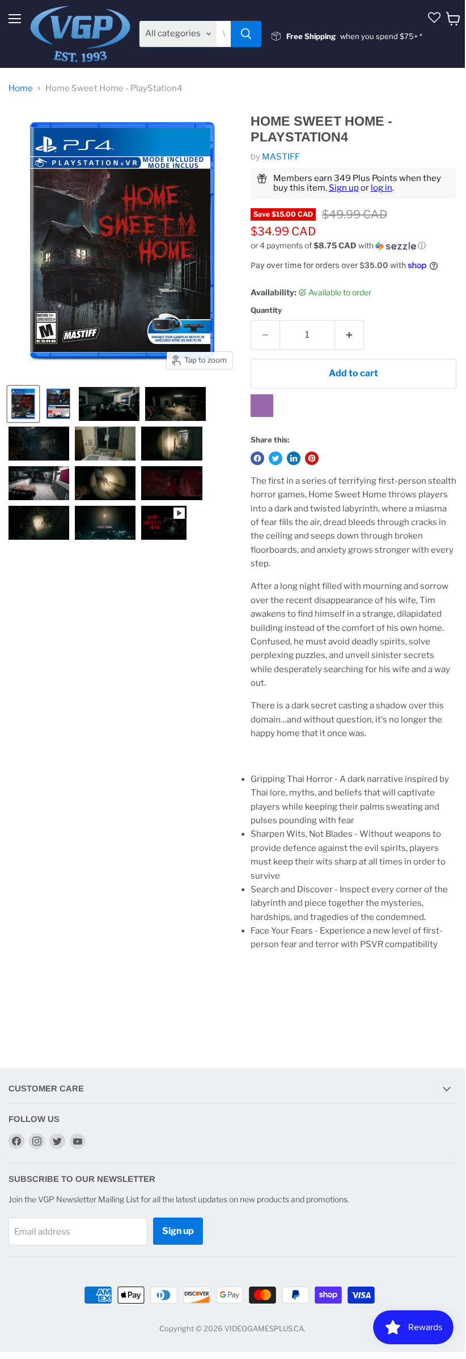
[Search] (246, 34)
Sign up (344, 188)
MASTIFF (281, 157)
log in (381, 188)
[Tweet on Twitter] (275, 458)
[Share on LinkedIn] (293, 458)
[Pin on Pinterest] (312, 458)
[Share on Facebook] (257, 458)
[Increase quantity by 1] (349, 335)
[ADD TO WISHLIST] (262, 405)
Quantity (266, 310)
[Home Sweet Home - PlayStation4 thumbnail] (23, 404)
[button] (353, 245)
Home (21, 88)
